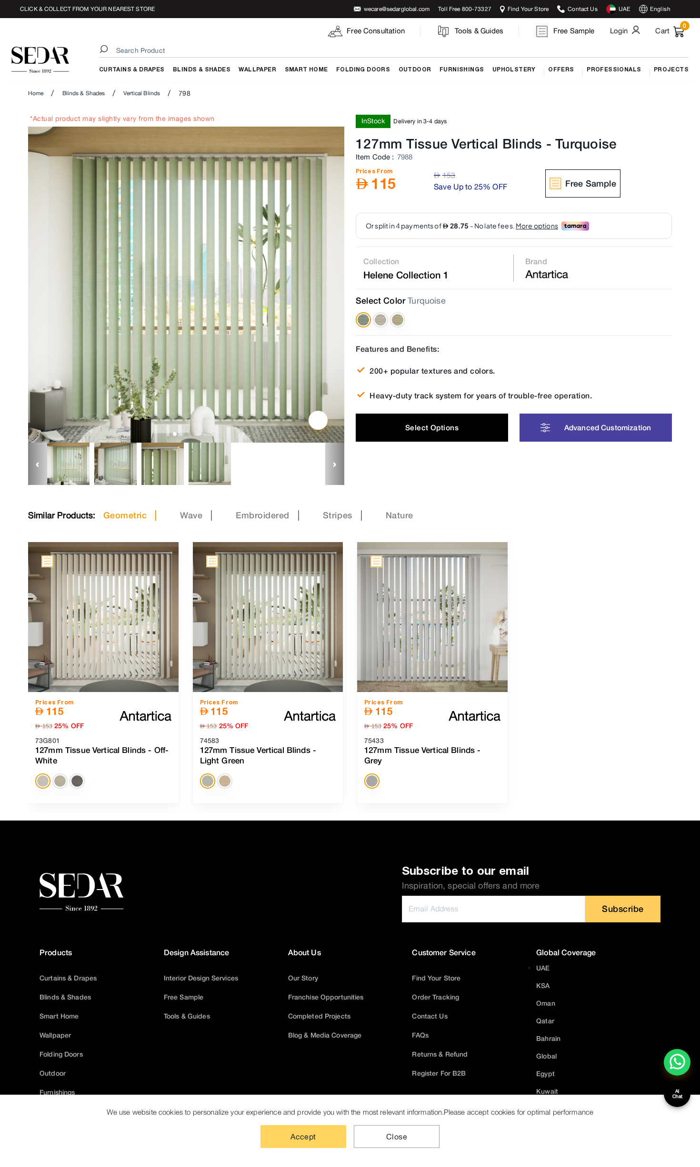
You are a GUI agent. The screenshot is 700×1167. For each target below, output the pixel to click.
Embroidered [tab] (263, 515)
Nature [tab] (399, 515)
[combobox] (395, 50)
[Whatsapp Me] (677, 1068)
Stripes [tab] (337, 515)
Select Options (432, 427)
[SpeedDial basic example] (677, 1062)
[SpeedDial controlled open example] (318, 420)
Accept (303, 1136)
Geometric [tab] (125, 515)
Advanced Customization (607, 427)
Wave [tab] (191, 515)
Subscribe (623, 908)
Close (396, 1136)
